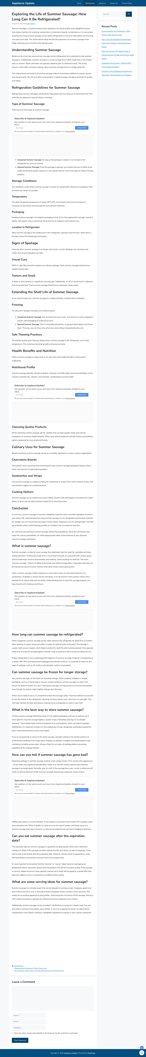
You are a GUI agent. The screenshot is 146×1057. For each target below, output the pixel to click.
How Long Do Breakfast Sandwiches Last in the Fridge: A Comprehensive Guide (116, 43)
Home (79, 3)
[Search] (129, 14)
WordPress (91, 1053)
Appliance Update (23, 3)
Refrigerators (90, 3)
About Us (102, 3)
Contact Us (114, 3)
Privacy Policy (127, 3)
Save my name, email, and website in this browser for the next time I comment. (46, 1033)
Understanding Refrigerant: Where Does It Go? (30, 968)
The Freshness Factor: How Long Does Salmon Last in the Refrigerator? (39, 971)
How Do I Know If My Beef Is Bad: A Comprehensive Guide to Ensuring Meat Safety (118, 55)
